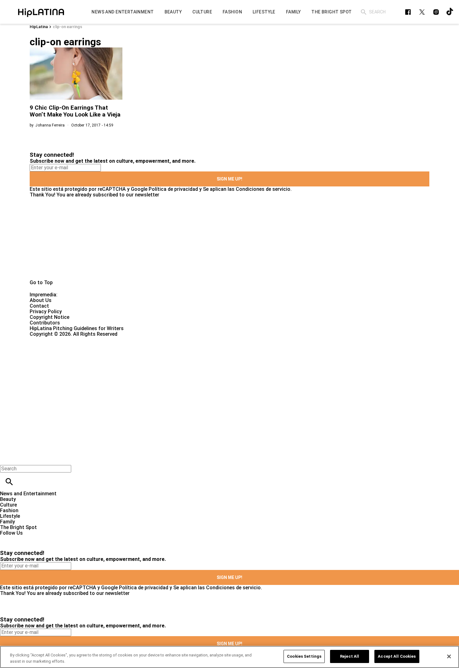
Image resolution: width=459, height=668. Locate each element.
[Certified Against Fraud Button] (52, 340)
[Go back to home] (188, 360)
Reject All (349, 656)
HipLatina (39, 26)
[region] (229, 657)
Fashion (9, 510)
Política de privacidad (173, 189)
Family (7, 522)
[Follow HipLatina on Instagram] (436, 12)
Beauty (8, 499)
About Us (41, 300)
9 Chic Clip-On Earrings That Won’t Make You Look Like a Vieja (75, 111)
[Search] (364, 12)
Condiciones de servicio (263, 189)
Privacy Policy (46, 311)
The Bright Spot (18, 527)
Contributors (45, 323)
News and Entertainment (28, 494)
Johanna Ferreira (50, 125)
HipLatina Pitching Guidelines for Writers (77, 328)
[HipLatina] (41, 11)
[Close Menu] (7, 458)
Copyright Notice (49, 317)
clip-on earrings (67, 26)
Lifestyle (10, 516)
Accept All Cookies (397, 656)
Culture (8, 505)
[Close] (449, 656)
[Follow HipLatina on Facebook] (408, 12)
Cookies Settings (304, 656)
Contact (39, 306)
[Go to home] (229, 239)
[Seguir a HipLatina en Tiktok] (450, 12)
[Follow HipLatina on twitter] (422, 12)
